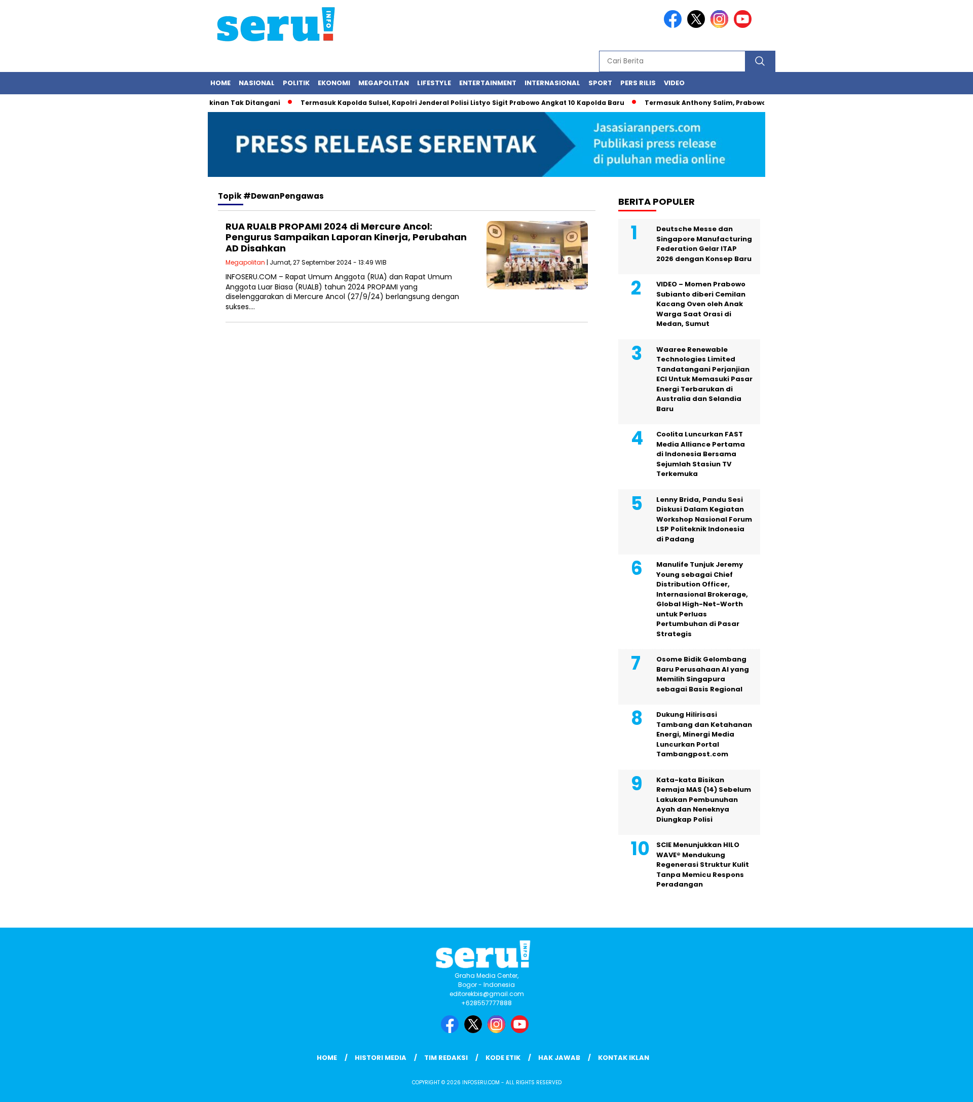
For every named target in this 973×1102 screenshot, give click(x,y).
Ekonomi (334, 83)
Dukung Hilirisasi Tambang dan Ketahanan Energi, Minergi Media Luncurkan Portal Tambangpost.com (704, 734)
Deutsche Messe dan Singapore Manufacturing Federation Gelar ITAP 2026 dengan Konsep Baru (704, 244)
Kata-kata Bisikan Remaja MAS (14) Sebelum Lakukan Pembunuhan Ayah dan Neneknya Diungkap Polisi (703, 799)
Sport (600, 83)
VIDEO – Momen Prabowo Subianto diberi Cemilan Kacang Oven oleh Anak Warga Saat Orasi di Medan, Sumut (700, 303)
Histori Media (380, 1057)
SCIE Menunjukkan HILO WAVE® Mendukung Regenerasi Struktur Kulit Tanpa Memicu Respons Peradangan (702, 864)
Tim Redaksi (446, 1057)
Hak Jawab (559, 1057)
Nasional (257, 83)
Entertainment (487, 83)
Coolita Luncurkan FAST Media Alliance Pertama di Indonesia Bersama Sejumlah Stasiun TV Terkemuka (700, 454)
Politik (296, 83)
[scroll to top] (935, 1086)
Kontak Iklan (623, 1057)
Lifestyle (434, 83)
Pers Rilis (638, 83)
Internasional (552, 83)
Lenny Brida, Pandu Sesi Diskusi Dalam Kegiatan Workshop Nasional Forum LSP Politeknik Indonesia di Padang (704, 519)
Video (674, 83)
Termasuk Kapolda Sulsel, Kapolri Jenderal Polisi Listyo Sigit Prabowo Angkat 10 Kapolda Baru (444, 102)
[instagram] (721, 25)
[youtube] (744, 25)
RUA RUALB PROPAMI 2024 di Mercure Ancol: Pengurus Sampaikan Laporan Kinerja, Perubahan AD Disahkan (346, 237)
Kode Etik (502, 1057)
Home (220, 83)
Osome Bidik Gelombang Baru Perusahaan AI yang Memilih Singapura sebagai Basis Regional (702, 674)
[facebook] (674, 25)
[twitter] (697, 25)
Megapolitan (383, 83)
